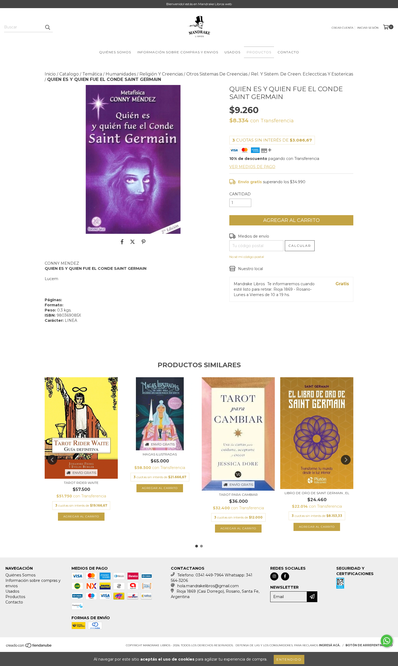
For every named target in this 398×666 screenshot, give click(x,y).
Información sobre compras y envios (177, 52)
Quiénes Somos (115, 52)
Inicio (50, 74)
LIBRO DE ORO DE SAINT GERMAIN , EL (317, 493)
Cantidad (240, 194)
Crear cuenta (342, 27)
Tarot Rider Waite (81, 483)
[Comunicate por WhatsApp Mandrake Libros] (387, 641)
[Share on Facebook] (122, 242)
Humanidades (121, 74)
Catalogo (69, 74)
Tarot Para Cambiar (238, 495)
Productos (259, 52)
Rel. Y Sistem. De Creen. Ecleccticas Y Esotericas (302, 74)
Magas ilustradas (160, 454)
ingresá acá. (329, 645)
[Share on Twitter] (132, 242)
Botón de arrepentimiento (369, 645)
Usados (232, 52)
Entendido (289, 659)
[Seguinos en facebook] (285, 576)
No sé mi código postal (246, 257)
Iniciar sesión (368, 27)
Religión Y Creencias (161, 74)
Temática (92, 74)
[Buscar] (47, 27)
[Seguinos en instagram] (274, 576)
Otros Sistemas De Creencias (216, 74)
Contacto (288, 52)
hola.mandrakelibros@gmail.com (208, 585)
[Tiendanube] (29, 647)
